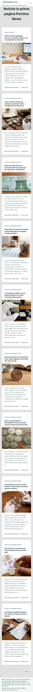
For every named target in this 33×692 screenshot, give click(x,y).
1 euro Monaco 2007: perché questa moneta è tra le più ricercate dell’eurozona (14, 295)
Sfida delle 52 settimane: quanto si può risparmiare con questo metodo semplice (16, 231)
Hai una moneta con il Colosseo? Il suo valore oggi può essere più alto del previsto (16, 359)
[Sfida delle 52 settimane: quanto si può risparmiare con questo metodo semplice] (16, 246)
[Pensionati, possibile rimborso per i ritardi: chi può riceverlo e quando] (16, 629)
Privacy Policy (13, 690)
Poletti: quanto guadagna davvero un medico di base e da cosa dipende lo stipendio (16, 38)
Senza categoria (9, 32)
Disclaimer (5, 690)
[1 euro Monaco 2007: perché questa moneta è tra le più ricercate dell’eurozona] (16, 310)
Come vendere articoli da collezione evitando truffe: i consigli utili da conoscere (14, 104)
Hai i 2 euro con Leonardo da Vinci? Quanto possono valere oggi (15, 550)
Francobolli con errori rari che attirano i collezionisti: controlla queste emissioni (16, 486)
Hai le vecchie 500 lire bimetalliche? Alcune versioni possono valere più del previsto (16, 423)
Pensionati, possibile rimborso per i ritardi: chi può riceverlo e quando (15, 614)
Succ (26, 671)
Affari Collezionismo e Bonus (12, 98)
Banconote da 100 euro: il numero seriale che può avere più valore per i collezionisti (15, 167)
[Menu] (30, 3)
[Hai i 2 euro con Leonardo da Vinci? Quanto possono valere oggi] (16, 565)
